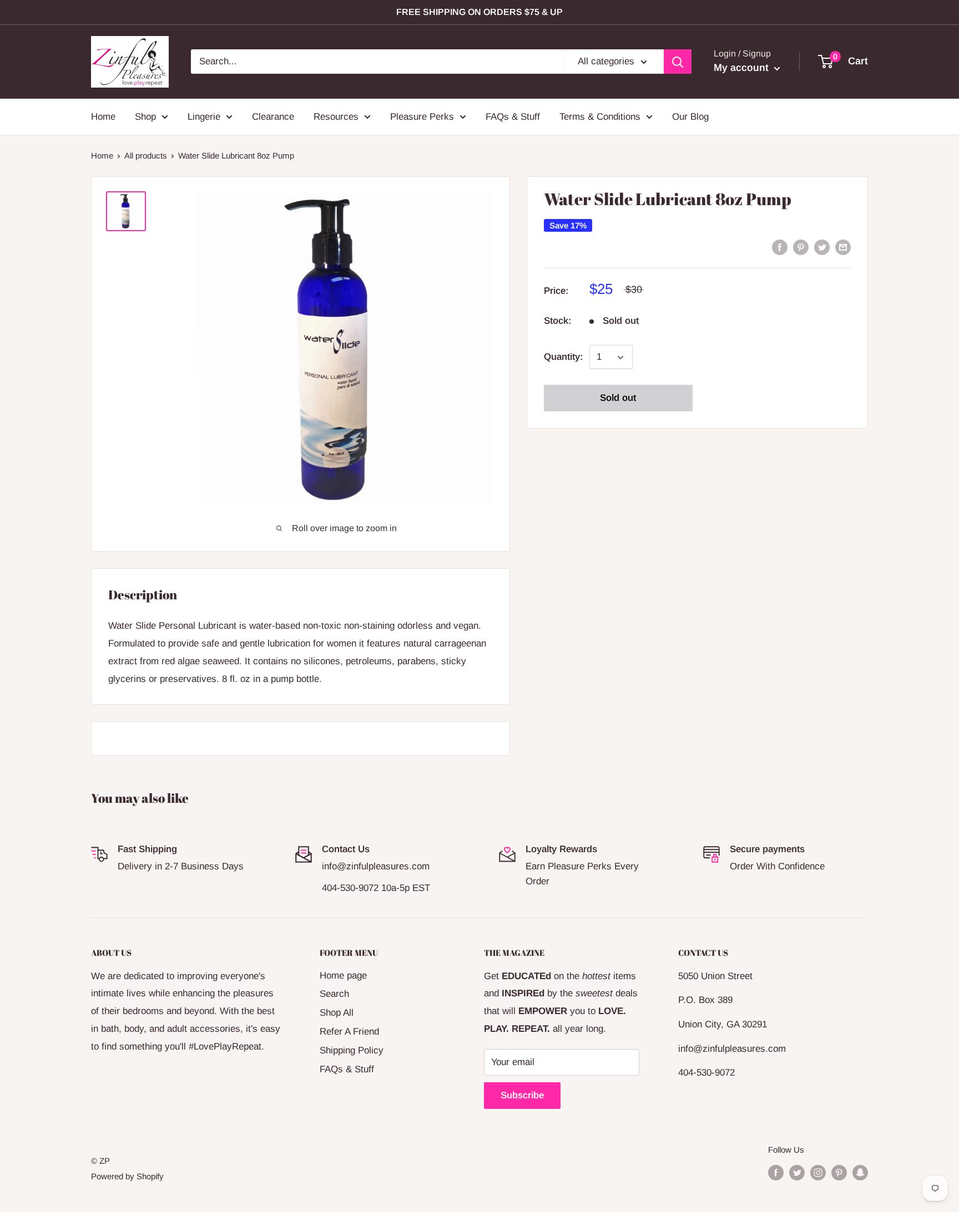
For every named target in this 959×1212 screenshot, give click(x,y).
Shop (145, 116)
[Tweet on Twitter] (822, 247)
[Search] (678, 61)
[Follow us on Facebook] (776, 1172)
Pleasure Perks (422, 116)
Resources (336, 116)
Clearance (273, 116)
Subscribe (522, 1095)
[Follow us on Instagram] (818, 1172)
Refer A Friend (349, 1031)
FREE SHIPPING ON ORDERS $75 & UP (479, 12)
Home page (343, 975)
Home (103, 116)
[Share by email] (843, 247)
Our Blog (690, 116)
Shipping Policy (351, 1050)
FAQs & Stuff (513, 116)
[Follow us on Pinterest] (839, 1172)
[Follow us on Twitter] (797, 1172)
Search (334, 994)
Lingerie (204, 116)
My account (742, 67)
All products (145, 155)
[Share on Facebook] (780, 247)
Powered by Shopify (127, 1176)
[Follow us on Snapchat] (860, 1172)
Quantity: (563, 357)
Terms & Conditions (599, 116)
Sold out (618, 398)
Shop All (337, 1012)
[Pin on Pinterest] (801, 247)
